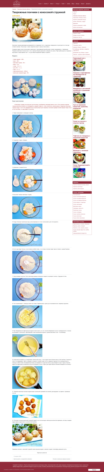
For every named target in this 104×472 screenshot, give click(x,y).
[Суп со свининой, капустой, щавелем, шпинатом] (79, 114)
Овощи (77, 3)
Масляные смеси (77, 206)
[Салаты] (48, 3)
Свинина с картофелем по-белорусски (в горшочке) (81, 74)
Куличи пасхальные (77, 27)
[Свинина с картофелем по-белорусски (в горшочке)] (79, 82)
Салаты (46, 3)
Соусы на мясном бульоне (79, 196)
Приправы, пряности (78, 208)
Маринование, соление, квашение (81, 224)
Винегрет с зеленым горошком (80, 151)
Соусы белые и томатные (79, 202)
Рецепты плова (76, 33)
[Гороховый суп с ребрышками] (79, 66)
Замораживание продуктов (79, 233)
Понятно (94, 469)
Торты (74, 13)
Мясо (51, 3)
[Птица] (59, 3)
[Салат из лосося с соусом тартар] (79, 129)
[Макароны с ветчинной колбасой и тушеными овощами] (79, 98)
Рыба (63, 3)
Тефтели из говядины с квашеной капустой (81, 136)
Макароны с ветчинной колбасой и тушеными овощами (81, 90)
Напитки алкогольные (78, 188)
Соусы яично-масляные (79, 218)
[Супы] (41, 3)
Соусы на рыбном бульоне (79, 198)
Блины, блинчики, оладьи (79, 21)
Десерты (88, 3)
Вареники (75, 23)
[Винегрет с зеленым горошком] (79, 158)
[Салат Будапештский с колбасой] (79, 173)
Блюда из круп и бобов (78, 35)
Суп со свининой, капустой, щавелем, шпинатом (80, 106)
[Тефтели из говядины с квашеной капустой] (79, 143)
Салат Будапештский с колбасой (81, 166)
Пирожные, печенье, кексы (79, 17)
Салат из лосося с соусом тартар (79, 122)
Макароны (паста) (77, 37)
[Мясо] (53, 3)
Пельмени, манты (77, 45)
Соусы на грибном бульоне (79, 200)
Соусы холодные (77, 212)
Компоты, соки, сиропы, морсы (80, 227)
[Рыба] (64, 3)
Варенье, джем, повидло (79, 225)
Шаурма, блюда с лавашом (79, 47)
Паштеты (75, 43)
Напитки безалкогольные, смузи (81, 184)
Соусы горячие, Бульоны (79, 214)
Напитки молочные (77, 186)
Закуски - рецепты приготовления (81, 54)
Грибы (68, 3)
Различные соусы (77, 210)
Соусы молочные (77, 216)
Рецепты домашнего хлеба (79, 25)
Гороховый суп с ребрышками (79, 59)
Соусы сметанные (77, 204)
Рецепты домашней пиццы (79, 19)
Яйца (73, 3)
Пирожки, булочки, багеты (79, 15)
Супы (39, 3)
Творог (82, 3)
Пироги (75, 11)
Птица (57, 3)
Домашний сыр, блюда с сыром (80, 52)
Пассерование (76, 194)
